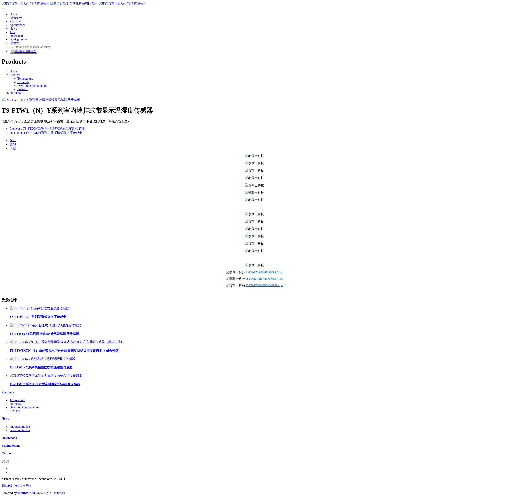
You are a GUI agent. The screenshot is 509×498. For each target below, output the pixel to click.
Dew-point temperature (32, 85)
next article (46, 132)
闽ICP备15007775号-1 (16, 485)
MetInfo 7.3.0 (26, 493)
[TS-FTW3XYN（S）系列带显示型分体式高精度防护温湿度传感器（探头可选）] (67, 342)
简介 (13, 140)
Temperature (25, 78)
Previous (47, 128)
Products (15, 75)
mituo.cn (59, 493)
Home (13, 71)
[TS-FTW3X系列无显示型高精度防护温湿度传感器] (46, 375)
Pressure (22, 89)
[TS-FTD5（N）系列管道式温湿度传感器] (39, 308)
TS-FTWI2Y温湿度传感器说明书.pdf (264, 278)
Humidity (23, 82)
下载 (13, 148)
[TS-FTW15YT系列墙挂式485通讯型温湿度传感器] (45, 325)
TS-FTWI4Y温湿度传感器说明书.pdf (264, 285)
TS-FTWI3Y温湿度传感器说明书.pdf (264, 272)
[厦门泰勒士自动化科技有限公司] (254, 4)
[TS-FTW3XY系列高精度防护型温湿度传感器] (42, 359)
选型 (13, 144)
